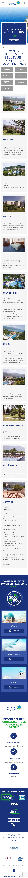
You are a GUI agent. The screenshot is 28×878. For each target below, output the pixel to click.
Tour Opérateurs (14, 834)
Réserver (16, 631)
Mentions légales (14, 839)
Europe (11, 47)
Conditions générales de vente (14, 837)
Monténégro (17, 47)
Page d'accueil (5, 47)
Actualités (14, 835)
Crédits (14, 840)
